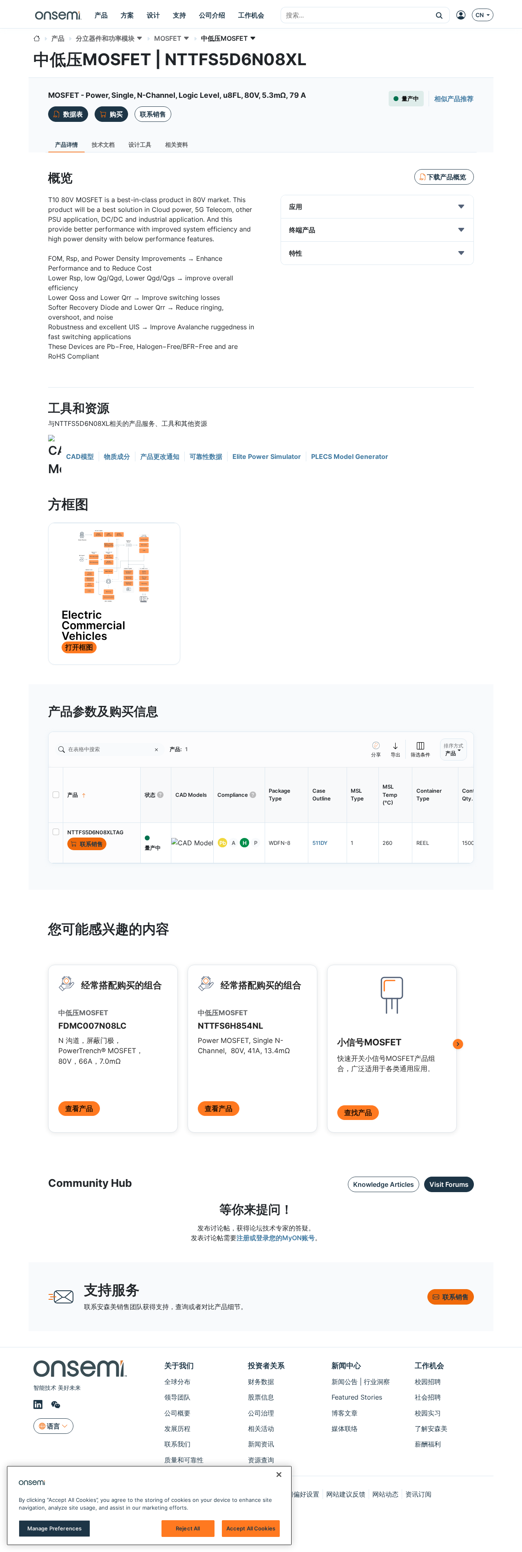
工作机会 (429, 1365)
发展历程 (177, 1428)
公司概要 (177, 1413)
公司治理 (261, 1413)
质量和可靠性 (183, 1460)
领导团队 (177, 1397)
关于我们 (179, 1365)
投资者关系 (266, 1365)
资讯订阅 (418, 1494)
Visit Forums (449, 1184)
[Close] (279, 1475)
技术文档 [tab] (103, 144)
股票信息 (261, 1397)
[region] (149, 1505)
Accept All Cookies (250, 1528)
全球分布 (177, 1382)
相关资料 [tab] (176, 144)
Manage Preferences (54, 1528)
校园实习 (428, 1413)
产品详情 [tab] (66, 144)
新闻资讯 (261, 1444)
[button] (439, 15)
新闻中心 (346, 1365)
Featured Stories (357, 1397)
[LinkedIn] (39, 1405)
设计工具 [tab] (139, 144)
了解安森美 (431, 1428)
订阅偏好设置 (299, 1494)
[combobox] (355, 15)
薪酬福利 (428, 1444)
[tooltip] (396, 749)
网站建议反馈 (345, 1494)
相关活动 (261, 1428)
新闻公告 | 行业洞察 (361, 1382)
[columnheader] (102, 794)
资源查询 (261, 1460)
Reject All (188, 1528)
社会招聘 (428, 1397)
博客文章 (345, 1413)
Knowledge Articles (383, 1184)
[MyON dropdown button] (463, 15)
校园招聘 (428, 1382)
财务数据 (261, 1382)
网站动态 (385, 1494)
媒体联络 (345, 1428)
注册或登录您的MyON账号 (276, 1238)
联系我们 (177, 1444)
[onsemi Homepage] (58, 15)
